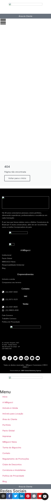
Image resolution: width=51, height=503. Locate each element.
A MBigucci (7, 402)
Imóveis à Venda (10, 408)
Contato (6, 453)
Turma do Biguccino (11, 447)
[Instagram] (4, 358)
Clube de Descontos (12, 464)
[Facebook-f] (10, 358)
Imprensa (6, 436)
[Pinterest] (26, 358)
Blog (4, 481)
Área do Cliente (9, 419)
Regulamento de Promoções (15, 459)
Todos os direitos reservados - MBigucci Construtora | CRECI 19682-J (26, 366)
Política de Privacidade (13, 476)
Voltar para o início (17, 178)
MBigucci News (9, 442)
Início (4, 396)
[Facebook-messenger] (32, 358)
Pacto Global (8, 430)
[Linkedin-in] (21, 358)
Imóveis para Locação (12, 413)
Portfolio (6, 425)
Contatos (25, 289)
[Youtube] (38, 358)
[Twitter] (15, 358)
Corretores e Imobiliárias (14, 470)
